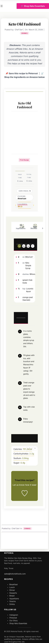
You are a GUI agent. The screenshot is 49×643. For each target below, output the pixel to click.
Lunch (12, 587)
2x (24, 246)
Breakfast (13, 584)
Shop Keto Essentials (18, 623)
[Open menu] (1, 6)
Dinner (12, 590)
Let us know (19, 485)
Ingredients (20, 228)
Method (34, 228)
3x (28, 246)
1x (19, 246)
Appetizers (14, 598)
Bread (12, 596)
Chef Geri (15, 528)
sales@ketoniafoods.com (15, 574)
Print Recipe (24, 160)
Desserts (13, 593)
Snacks (12, 601)
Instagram (13, 615)
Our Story (13, 620)
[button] (27, 256)
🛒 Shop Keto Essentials (33, 6)
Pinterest (13, 618)
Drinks (24, 33)
